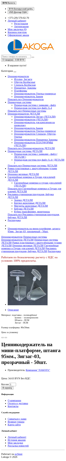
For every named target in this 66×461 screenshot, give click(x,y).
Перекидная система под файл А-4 (33, 108)
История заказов (17, 440)
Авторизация (21, 26)
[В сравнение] (5, 337)
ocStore (18, 454)
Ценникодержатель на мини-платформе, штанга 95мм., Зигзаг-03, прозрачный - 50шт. (34, 230)
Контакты (13, 406)
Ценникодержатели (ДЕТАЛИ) (31, 119)
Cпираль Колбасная (25, 85)
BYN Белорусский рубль (21, 9)
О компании (14, 400)
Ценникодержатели (18, 76)
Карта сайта (14, 424)
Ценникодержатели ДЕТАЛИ (24, 113)
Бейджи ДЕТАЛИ (24, 208)
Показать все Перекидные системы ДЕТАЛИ (32, 165)
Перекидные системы (19, 102)
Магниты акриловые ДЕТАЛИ (31, 206)
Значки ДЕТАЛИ (23, 200)
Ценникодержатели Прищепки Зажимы (36, 139)
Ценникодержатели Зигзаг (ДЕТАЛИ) (35, 116)
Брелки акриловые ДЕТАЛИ (29, 203)
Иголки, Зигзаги (23, 79)
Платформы (20, 90)
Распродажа (14, 220)
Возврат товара (16, 421)
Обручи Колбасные (24, 82)
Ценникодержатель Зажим (28, 96)
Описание (13, 309)
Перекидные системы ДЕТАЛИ (25, 151)
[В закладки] (2, 337)
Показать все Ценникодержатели (26, 99)
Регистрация (21, 23)
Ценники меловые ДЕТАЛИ (23, 174)
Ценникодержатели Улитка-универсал (35, 93)
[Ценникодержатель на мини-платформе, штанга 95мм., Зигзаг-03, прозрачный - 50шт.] (28, 304)
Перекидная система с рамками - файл (35, 105)
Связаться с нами (17, 419)
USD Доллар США (18, 12)
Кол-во (5, 384)
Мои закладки (15, 442)
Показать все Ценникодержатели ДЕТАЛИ (31, 148)
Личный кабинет (17, 437)
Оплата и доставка (18, 403)
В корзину (7, 388)
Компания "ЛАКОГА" (38, 370)
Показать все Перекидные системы (27, 111)
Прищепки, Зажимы (25, 88)
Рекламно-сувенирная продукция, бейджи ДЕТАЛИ (29, 250)
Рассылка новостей (18, 445)
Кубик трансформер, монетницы (32, 211)
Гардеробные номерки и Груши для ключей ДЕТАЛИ (30, 247)
